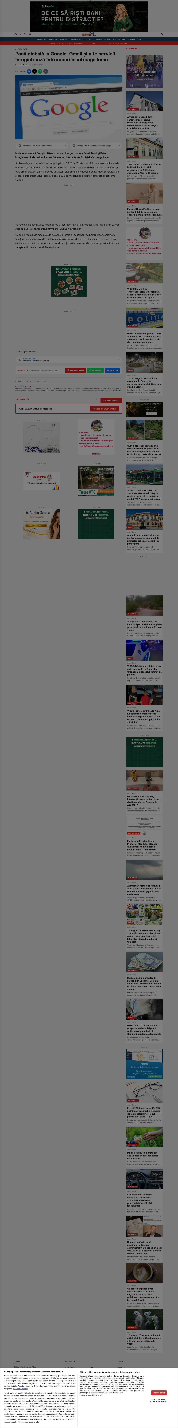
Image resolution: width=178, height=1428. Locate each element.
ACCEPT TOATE (159, 1393)
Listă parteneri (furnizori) (91, 1395)
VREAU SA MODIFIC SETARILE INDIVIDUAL (158, 1400)
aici (70, 1409)
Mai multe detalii (20, 1389)
